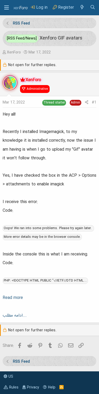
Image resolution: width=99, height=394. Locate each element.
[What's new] (82, 7)
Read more (13, 298)
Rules (13, 387)
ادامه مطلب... (15, 315)
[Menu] (6, 7)
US (10, 377)
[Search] (92, 7)
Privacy (33, 387)
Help (51, 387)
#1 (94, 102)
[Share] (86, 102)
